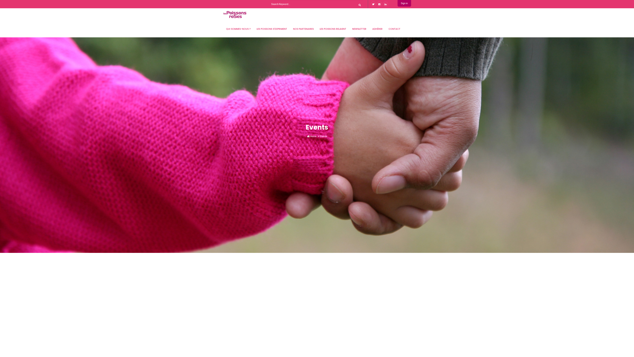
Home (313, 136)
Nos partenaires (303, 29)
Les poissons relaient (333, 29)
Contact (394, 29)
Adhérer (377, 29)
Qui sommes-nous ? (238, 29)
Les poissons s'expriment (272, 29)
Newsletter (359, 29)
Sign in (404, 3)
